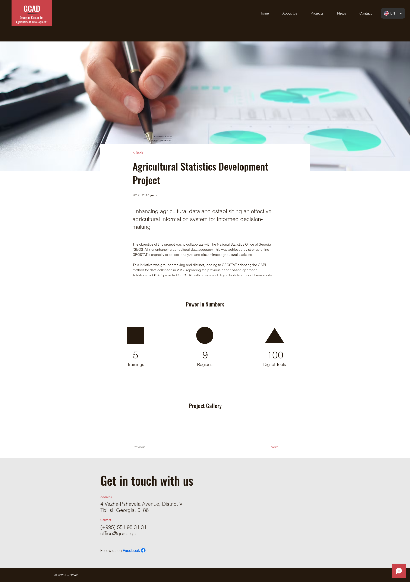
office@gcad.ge (118, 533)
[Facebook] (143, 550)
